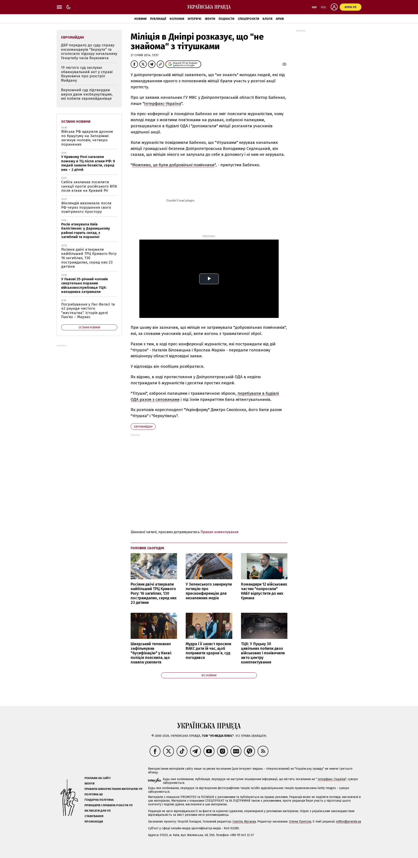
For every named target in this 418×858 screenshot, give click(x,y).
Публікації (158, 19)
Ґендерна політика (99, 799)
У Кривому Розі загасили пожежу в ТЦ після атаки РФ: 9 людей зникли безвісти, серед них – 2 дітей (88, 163)
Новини (140, 19)
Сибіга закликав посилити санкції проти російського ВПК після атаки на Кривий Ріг (89, 186)
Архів (280, 19)
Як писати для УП (97, 810)
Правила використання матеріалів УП (113, 789)
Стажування (93, 816)
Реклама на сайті (97, 778)
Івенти (210, 19)
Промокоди (93, 821)
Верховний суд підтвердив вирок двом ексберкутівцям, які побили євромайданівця (87, 94)
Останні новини (76, 121)
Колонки (177, 19)
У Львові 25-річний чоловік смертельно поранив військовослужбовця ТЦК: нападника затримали (84, 285)
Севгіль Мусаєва (244, 821)
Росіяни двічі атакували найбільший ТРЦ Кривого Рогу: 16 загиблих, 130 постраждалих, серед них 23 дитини (154, 593)
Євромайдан (143, 426)
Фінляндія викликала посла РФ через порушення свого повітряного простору (86, 207)
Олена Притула (300, 821)
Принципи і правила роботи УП (108, 805)
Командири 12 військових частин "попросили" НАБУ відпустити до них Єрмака (264, 591)
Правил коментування (220, 532)
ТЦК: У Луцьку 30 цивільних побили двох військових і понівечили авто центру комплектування (263, 653)
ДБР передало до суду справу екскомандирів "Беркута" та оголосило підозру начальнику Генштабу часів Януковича (89, 51)
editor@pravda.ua (348, 821)
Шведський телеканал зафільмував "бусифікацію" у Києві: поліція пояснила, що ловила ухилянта (151, 653)
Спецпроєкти (248, 19)
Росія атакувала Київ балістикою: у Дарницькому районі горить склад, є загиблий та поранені (85, 230)
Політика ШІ (93, 794)
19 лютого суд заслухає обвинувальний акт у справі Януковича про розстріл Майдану (87, 74)
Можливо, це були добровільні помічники (173, 164)
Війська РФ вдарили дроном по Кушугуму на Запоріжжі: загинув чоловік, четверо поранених (87, 138)
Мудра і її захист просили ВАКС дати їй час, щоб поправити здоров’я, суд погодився (208, 651)
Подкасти (226, 19)
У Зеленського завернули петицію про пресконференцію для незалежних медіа (209, 591)
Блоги (267, 19)
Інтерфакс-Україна (162, 103)
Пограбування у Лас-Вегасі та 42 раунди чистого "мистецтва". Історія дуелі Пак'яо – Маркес (88, 310)
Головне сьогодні (147, 548)
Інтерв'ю (194, 19)
